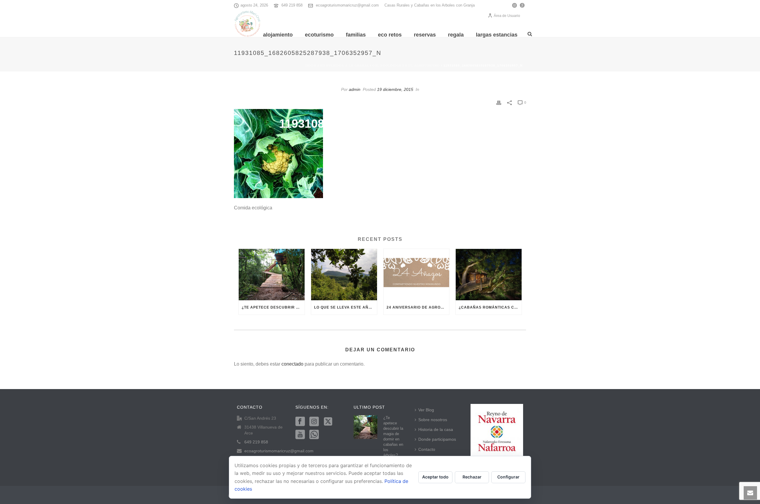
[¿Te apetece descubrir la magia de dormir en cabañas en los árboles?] (272, 274)
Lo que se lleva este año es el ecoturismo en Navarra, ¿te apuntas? (345, 307)
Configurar (508, 476)
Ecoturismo (319, 35)
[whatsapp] (314, 435)
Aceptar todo (435, 476)
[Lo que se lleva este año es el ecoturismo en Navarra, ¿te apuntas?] (344, 274)
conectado (292, 363)
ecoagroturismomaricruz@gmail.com (347, 5)
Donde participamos (437, 439)
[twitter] (328, 422)
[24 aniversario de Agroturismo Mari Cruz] (416, 274)
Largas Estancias (496, 35)
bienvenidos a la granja (344, 65)
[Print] (498, 102)
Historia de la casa (435, 429)
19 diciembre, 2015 (395, 89)
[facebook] (300, 422)
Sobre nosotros (432, 419)
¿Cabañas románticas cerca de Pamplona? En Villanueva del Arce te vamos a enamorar (490, 307)
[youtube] (300, 435)
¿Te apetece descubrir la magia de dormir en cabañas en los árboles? (273, 307)
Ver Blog (426, 409)
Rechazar (472, 476)
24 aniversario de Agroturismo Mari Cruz (418, 307)
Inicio (310, 65)
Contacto (426, 449)
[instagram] (314, 422)
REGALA (456, 35)
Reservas (425, 35)
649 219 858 (292, 5)
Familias (356, 35)
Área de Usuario (507, 16)
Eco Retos (390, 35)
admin (354, 89)
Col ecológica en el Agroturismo (406, 65)
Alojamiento (278, 35)
